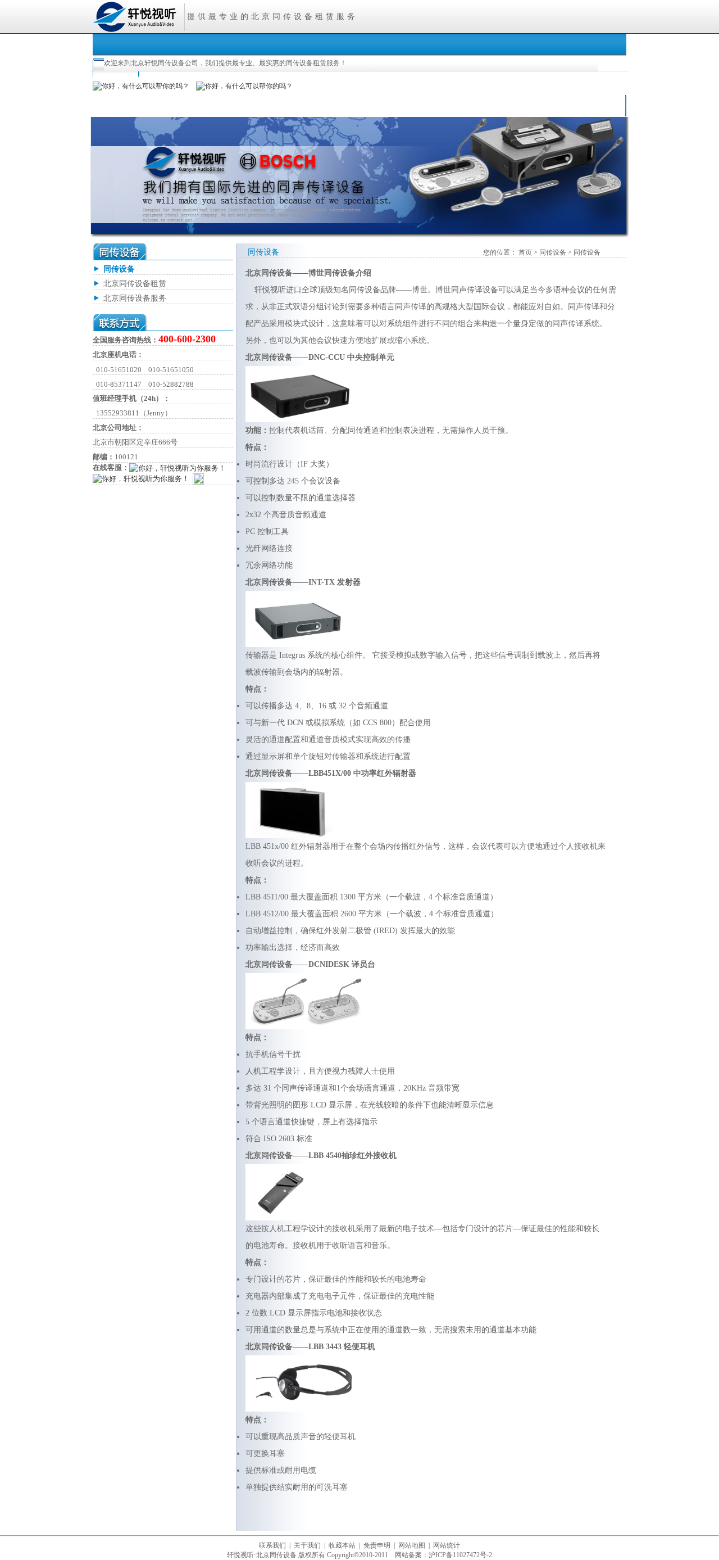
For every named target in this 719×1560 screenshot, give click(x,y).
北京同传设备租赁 (134, 283)
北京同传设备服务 (134, 298)
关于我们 (307, 1545)
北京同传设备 (283, 16)
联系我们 (272, 1545)
